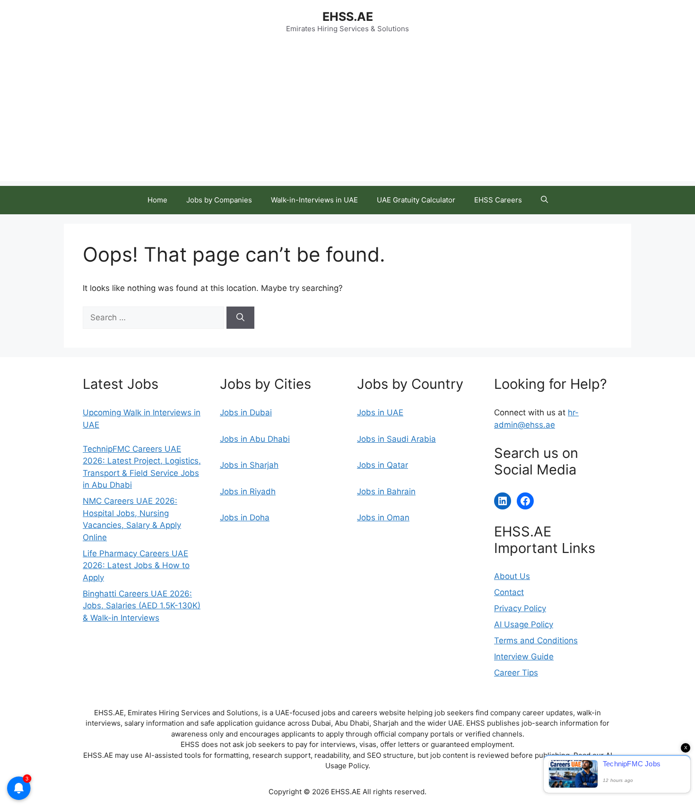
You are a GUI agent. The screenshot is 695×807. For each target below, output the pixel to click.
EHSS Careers (498, 199)
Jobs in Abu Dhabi (255, 439)
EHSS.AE (347, 16)
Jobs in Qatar (382, 465)
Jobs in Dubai (246, 412)
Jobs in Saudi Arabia (396, 439)
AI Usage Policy (523, 624)
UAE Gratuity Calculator (416, 199)
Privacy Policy (520, 608)
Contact (509, 592)
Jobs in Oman (383, 517)
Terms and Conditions (536, 640)
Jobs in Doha (244, 517)
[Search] (240, 318)
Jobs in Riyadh (248, 491)
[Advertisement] (347, 115)
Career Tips (516, 672)
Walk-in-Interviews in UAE (314, 199)
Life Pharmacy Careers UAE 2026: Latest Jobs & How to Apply (136, 565)
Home (157, 199)
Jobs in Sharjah (249, 465)
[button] (544, 200)
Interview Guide (524, 656)
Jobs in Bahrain (386, 491)
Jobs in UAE (380, 412)
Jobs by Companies (219, 199)
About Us (512, 576)
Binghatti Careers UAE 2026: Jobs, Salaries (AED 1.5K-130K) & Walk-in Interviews (141, 606)
